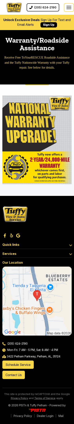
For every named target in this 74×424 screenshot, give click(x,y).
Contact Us (14, 375)
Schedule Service (18, 365)
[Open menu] (69, 7)
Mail (61, 416)
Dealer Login (45, 416)
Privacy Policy (19, 398)
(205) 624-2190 (17, 343)
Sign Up (48, 25)
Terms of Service (44, 398)
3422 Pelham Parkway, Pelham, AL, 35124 (33, 356)
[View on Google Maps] (37, 301)
